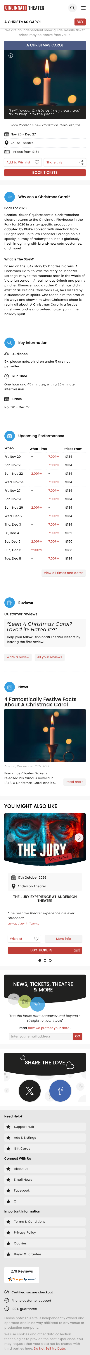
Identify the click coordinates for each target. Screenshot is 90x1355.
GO (77, 1036)
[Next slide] (79, 837)
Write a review (18, 657)
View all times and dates (63, 573)
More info (63, 938)
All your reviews (49, 657)
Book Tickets (44, 172)
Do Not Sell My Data (49, 1348)
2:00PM (36, 473)
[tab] (39, 960)
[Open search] (72, 7)
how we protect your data (49, 1028)
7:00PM (53, 456)
